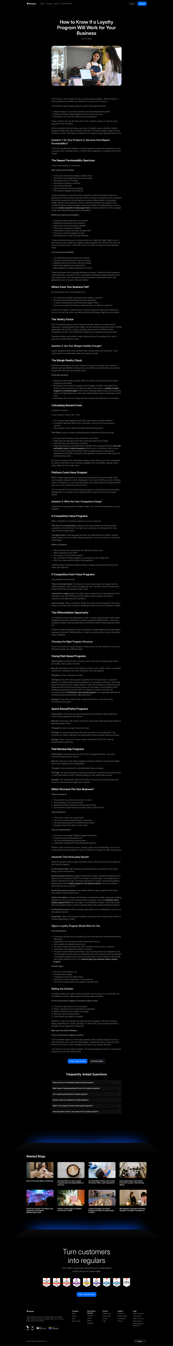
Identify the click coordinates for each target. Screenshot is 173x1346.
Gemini (89, 1320)
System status (122, 1316)
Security (105, 1318)
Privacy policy (137, 1321)
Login (104, 1321)
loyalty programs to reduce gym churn (74, 208)
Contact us (121, 1313)
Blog (73, 1318)
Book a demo (76, 1321)
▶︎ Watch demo (66, 4)
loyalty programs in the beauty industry (85, 883)
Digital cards (107, 1313)
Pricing (49, 4)
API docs (120, 1321)
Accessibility (122, 1318)
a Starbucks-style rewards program (81, 692)
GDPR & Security (138, 1313)
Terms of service (138, 1318)
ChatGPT (90, 1315)
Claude (89, 1318)
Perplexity (90, 1323)
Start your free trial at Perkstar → (65, 1030)
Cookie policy (137, 1316)
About (42, 4)
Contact (56, 4)
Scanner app (106, 1316)
